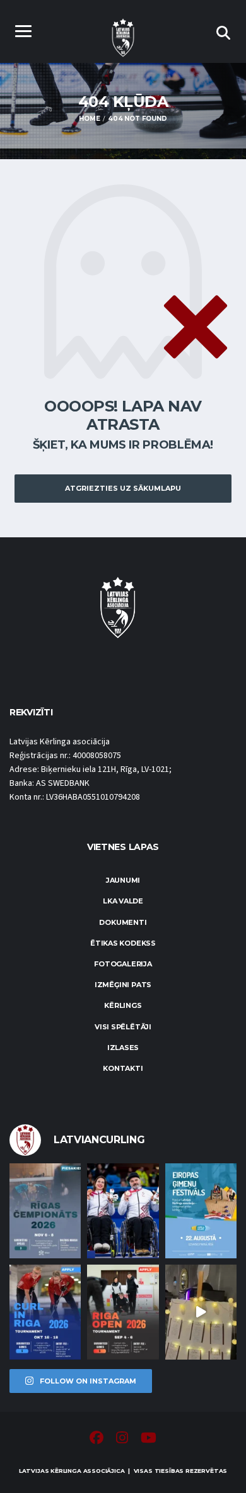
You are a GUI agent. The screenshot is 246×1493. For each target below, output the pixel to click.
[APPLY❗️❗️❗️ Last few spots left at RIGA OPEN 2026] (122, 1312)
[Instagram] (122, 1439)
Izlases (123, 1047)
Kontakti (123, 1068)
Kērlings (122, 1005)
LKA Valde (123, 901)
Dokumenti (122, 922)
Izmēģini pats (123, 984)
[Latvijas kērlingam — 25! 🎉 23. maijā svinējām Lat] (201, 1312)
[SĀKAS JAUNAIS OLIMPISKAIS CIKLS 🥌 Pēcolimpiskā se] (122, 1210)
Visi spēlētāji (123, 1026)
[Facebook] (96, 1439)
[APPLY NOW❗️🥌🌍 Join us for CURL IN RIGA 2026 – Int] (45, 1312)
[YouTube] (148, 1439)
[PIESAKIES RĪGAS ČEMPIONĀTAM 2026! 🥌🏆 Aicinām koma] (45, 1210)
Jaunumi (123, 880)
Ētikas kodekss (123, 943)
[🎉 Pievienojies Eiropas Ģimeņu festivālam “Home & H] (201, 1210)
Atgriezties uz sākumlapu (123, 488)
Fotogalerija (122, 963)
